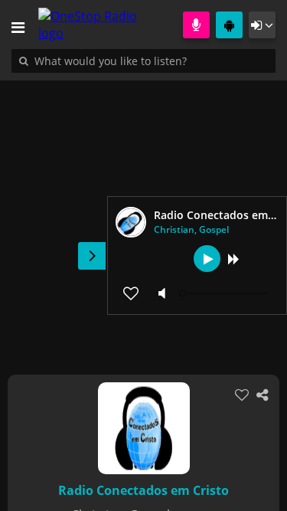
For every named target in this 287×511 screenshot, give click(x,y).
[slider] (226, 293)
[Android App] (229, 24)
